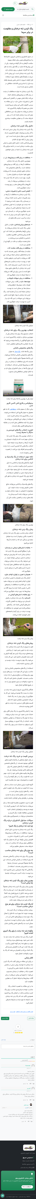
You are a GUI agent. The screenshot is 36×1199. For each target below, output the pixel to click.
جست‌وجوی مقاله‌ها (27, 1164)
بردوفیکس (13, 409)
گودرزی (26, 1108)
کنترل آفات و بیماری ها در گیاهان (24, 1012)
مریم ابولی (26, 1105)
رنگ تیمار (18, 351)
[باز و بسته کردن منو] (3, 15)
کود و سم (12, 1012)
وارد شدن (3, 1040)
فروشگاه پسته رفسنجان (27, 1168)
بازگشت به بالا (26, 1187)
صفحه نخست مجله (27, 1161)
